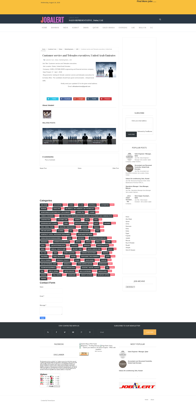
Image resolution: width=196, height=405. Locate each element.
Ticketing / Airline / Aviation (90, 267)
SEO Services (98, 351)
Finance (96, 227)
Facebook (67, 99)
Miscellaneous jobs (94, 249)
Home (79, 168)
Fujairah (60, 230)
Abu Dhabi (44, 205)
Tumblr (94, 99)
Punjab (73, 256)
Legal (43, 245)
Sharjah (103, 260)
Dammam (77, 219)
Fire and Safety (46, 230)
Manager (87, 245)
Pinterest (107, 99)
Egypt (96, 223)
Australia (92, 205)
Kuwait (108, 241)
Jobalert (52, 20)
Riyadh (77, 260)
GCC (71, 230)
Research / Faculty (63, 260)
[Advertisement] (77, 42)
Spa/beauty (67, 264)
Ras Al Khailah (130, 243)
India (69, 238)
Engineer (107, 223)
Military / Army (77, 249)
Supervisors (103, 264)
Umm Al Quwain (53, 271)
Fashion (84, 227)
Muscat (110, 249)
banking (43, 275)
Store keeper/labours (85, 264)
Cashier (91, 212)
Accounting (58, 205)
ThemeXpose (51, 400)
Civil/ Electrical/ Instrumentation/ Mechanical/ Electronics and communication (86, 216)
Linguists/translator (58, 245)
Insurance (44, 241)
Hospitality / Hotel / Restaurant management (55, 234)
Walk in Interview (85, 271)
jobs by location (86, 275)
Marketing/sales (63, 60)
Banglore (56, 208)
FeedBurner (148, 131)
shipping (43, 278)
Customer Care (49, 60)
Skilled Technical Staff (48, 264)
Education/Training (81, 223)
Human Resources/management (51, 238)
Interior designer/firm (61, 241)
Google (81, 99)
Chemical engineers (47, 216)
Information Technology (98, 238)
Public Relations (58, 256)
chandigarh (71, 275)
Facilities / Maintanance (67, 227)
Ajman (71, 205)
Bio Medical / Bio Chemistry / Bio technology (80, 208)
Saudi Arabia (90, 260)
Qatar (108, 256)
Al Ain (81, 205)
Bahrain (43, 208)
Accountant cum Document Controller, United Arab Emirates (143, 167)
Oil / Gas (43, 252)
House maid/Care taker (84, 234)
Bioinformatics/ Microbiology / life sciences (55, 212)
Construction (45, 219)
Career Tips (80, 212)
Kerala (98, 241)
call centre (57, 275)
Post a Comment (50, 160)
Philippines (44, 256)
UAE (70, 60)
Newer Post (43, 168)
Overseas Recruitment (88, 252)
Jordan (88, 241)
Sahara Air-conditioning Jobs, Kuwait (137, 178)
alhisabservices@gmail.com (81, 86)
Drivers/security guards (49, 223)
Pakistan (105, 252)
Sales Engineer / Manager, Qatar (138, 351)
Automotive (105, 205)
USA (42, 271)
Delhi (87, 219)
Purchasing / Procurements (90, 256)
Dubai (56, 60)
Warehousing (102, 271)
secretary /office (103, 275)
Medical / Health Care (58, 249)
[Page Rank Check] (106, 345)
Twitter (54, 99)
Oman (55, 252)
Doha (96, 219)
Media (43, 249)
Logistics (74, 245)
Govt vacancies (84, 230)
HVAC (97, 230)
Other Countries (69, 252)
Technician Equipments (48, 267)
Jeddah (78, 241)
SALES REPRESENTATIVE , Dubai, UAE (86, 20)
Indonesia (81, 238)
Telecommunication (68, 267)
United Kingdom (69, 271)
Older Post (115, 168)
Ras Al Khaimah (46, 260)
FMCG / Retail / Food (47, 227)
